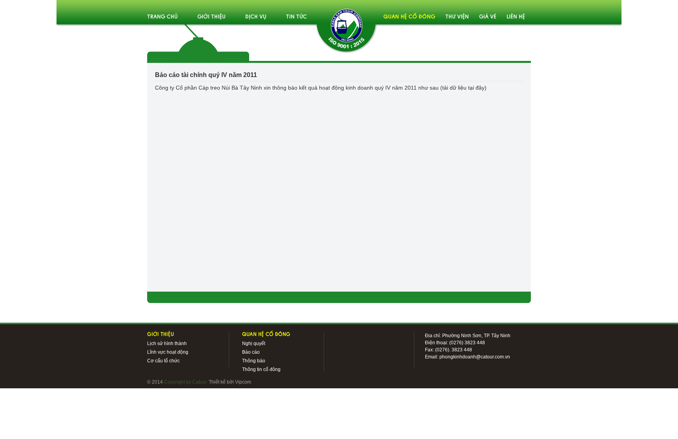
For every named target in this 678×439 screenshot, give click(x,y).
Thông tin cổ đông (261, 369)
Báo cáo (251, 352)
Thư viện (457, 17)
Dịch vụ (255, 17)
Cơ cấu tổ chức (163, 360)
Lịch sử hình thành (167, 343)
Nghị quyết (253, 343)
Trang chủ (162, 17)
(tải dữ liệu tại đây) (463, 87)
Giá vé (487, 17)
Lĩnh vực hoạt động (167, 352)
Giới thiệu (211, 17)
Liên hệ (516, 17)
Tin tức (296, 17)
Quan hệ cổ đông (409, 17)
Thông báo (253, 360)
